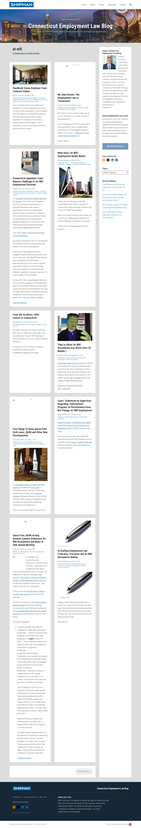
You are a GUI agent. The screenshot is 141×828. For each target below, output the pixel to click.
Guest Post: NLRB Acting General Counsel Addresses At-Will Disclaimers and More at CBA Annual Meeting (29, 540)
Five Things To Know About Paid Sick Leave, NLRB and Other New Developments (30, 432)
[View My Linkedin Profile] (112, 160)
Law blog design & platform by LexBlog (117, 824)
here (25, 353)
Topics (101, 5)
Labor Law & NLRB (72, 359)
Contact (123, 5)
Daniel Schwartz (19, 95)
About (92, 5)
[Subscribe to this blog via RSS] (103, 160)
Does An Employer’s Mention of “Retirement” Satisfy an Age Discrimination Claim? (114, 197)
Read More (106, 108)
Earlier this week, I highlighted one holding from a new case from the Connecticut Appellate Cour (74, 425)
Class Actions (24, 552)
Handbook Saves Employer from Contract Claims (30, 90)
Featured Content (19, 100)
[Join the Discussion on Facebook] (116, 160)
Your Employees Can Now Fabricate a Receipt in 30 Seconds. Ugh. (112, 215)
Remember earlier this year (69, 363)
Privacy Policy (17, 813)
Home (84, 5)
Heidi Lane (34, 487)
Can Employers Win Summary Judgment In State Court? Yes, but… (114, 187)
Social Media (35, 444)
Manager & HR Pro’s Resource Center (78, 164)
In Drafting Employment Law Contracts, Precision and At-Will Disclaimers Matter (75, 554)
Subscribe (112, 5)
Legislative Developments (21, 444)
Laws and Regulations (33, 442)
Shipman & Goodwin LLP (70, 19)
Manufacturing (34, 101)
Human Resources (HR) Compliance (73, 108)
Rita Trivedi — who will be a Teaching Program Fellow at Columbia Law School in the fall (29, 577)
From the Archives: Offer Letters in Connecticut (26, 316)
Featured (42, 98)
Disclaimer (26, 813)
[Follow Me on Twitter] (108, 160)
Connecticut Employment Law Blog (70, 25)
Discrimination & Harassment (29, 98)
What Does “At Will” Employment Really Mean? (72, 154)
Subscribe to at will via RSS (26, 53)
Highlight (29, 100)
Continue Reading (20, 302)
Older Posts (83, 771)
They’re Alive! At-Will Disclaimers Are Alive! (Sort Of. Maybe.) (74, 348)
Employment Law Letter (111, 119)
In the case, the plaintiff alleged (79, 442)
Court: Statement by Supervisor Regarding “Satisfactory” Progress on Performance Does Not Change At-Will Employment (75, 405)
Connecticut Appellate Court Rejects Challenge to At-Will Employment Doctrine (28, 181)
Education (22, 191)
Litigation (24, 101)
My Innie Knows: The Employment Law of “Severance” (68, 98)
